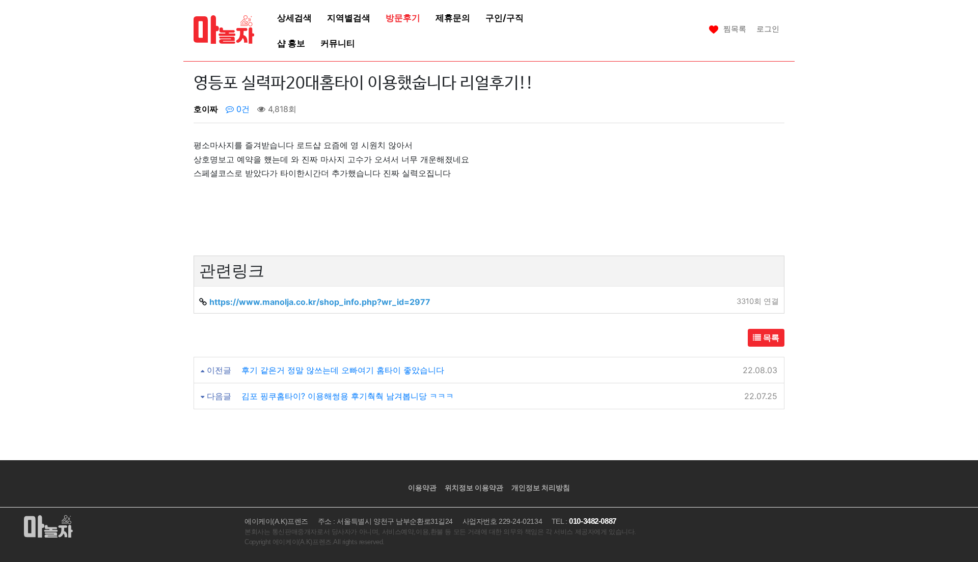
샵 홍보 (291, 43)
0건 (242, 109)
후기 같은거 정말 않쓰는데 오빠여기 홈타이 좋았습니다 (342, 370)
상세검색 (294, 17)
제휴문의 (453, 17)
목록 (770, 337)
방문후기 (403, 17)
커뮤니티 (337, 43)
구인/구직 (504, 17)
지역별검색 (348, 17)
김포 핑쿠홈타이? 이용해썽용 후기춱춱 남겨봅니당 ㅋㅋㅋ (347, 396)
